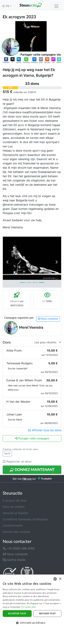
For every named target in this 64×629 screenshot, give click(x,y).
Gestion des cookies (16, 531)
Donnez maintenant (34, 470)
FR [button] (8, 6)
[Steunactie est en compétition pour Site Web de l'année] (27, 573)
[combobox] (55, 579)
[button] (6, 60)
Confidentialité (12, 525)
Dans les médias (14, 506)
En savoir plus (29, 606)
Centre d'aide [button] (15, 560)
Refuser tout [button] (47, 613)
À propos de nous (15, 500)
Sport (7, 453)
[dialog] (32, 601)
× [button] (60, 579)
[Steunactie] (30, 5)
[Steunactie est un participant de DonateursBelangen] (10, 573)
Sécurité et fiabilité (15, 513)
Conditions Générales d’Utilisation (25, 519)
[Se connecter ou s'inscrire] (3, 6)
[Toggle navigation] (56, 6)
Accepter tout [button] (17, 613)
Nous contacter (49, 319)
